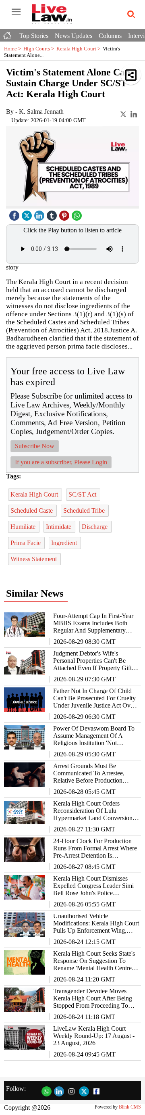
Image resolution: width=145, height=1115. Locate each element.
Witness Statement (34, 558)
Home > (13, 49)
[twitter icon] (28, 214)
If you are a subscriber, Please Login (61, 462)
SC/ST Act (83, 494)
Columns (110, 35)
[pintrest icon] (65, 214)
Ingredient (65, 542)
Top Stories (33, 35)
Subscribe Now (34, 446)
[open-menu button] (16, 12)
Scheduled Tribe (84, 510)
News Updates (73, 35)
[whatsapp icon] (78, 214)
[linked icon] (40, 214)
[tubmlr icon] (53, 214)
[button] (131, 75)
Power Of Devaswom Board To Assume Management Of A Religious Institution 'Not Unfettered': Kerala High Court (94, 736)
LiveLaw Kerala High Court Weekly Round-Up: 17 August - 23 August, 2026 (94, 1035)
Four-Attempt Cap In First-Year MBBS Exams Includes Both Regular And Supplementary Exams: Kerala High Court (93, 623)
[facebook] (15, 214)
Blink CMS (130, 1107)
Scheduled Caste (32, 510)
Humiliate (23, 526)
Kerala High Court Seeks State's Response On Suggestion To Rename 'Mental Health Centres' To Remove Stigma (94, 961)
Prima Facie (26, 542)
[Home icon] (8, 33)
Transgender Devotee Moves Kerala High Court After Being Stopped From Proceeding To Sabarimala (92, 998)
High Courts (39, 49)
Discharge (95, 526)
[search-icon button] (130, 14)
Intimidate (59, 526)
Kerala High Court (79, 49)
